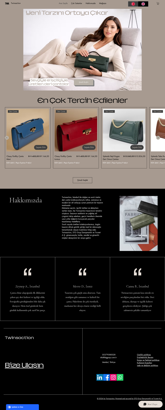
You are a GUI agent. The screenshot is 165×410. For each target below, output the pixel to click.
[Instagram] (113, 377)
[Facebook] (106, 377)
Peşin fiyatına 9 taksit (23, 163)
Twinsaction (19, 338)
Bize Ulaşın (24, 365)
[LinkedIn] (99, 377)
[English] (143, 4)
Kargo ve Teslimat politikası (148, 360)
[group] (82, 137)
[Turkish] (133, 4)
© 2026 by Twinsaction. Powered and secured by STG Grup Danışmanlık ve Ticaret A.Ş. (130, 398)
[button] (158, 3)
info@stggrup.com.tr (108, 357)
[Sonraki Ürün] (158, 138)
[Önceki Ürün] (7, 138)
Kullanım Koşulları (144, 363)
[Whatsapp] (120, 377)
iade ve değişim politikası (147, 365)
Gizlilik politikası (144, 354)
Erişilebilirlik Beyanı (145, 357)
